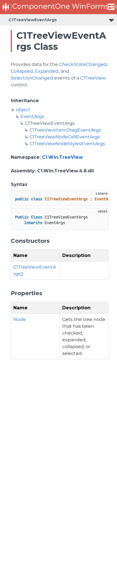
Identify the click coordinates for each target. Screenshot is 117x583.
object (23, 109)
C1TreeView (93, 78)
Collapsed (22, 71)
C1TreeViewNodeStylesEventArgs (67, 143)
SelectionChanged (32, 78)
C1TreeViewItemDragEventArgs (65, 130)
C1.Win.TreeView (62, 157)
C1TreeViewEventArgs (33, 19)
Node (19, 319)
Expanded (46, 71)
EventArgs (32, 116)
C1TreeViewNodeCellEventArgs (65, 137)
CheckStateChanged (83, 64)
